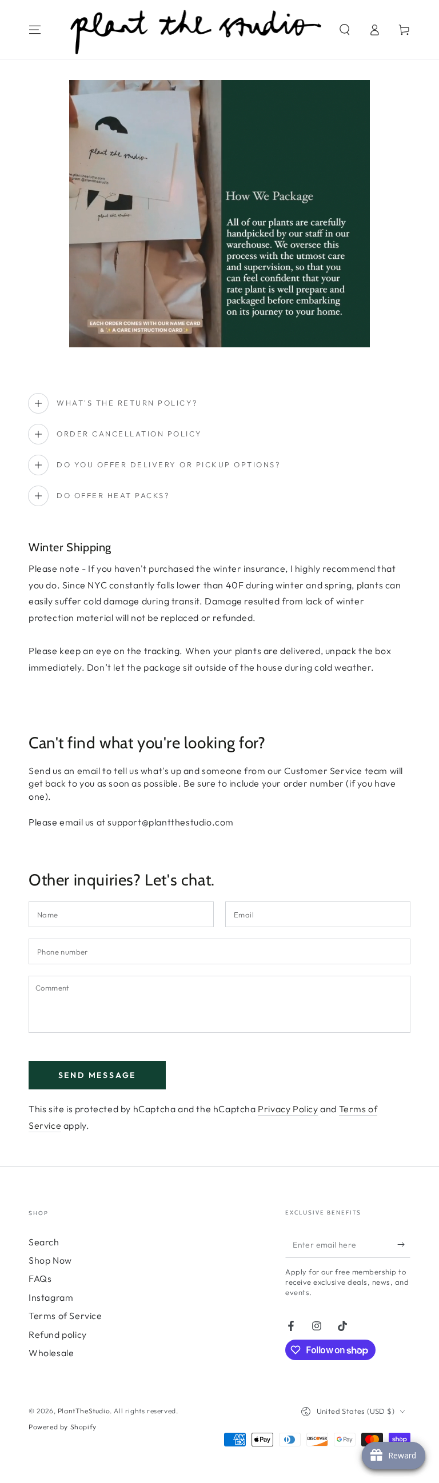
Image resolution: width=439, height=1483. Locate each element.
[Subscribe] (403, 1244)
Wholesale (51, 1352)
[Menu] (35, 29)
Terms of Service (65, 1315)
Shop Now (50, 1260)
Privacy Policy (288, 1109)
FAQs (40, 1278)
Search (44, 1242)
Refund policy (58, 1334)
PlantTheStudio (84, 1410)
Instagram (51, 1297)
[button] (345, 29)
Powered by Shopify (63, 1426)
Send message (97, 1075)
